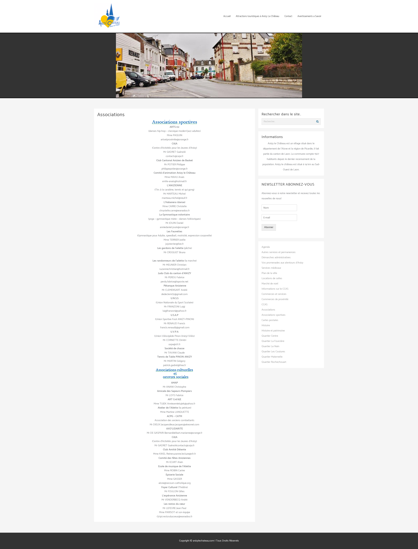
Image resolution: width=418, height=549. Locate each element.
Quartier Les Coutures (273, 351)
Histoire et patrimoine (273, 330)
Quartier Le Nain (270, 346)
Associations (268, 310)
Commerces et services (274, 294)
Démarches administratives (276, 257)
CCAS (264, 304)
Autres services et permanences (279, 252)
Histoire (266, 325)
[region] (209, 65)
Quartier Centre (270, 336)
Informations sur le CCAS (275, 289)
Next (298, 64)
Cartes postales (270, 320)
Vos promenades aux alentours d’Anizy (282, 263)
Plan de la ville (269, 273)
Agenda (266, 247)
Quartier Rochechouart (274, 362)
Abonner (268, 227)
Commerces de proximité (275, 299)
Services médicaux (271, 268)
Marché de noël (270, 283)
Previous (120, 64)
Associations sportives (273, 315)
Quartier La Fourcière (273, 341)
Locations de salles (272, 278)
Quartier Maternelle (272, 357)
